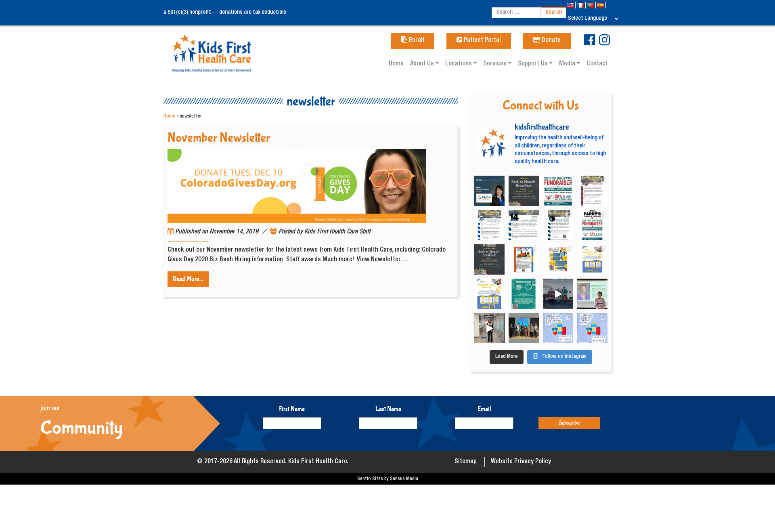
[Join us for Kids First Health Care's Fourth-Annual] (524, 191)
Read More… (188, 279)
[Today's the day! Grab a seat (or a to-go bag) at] (558, 191)
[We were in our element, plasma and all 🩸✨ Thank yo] (558, 294)
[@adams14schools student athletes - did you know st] (524, 225)
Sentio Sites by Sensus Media (387, 479)
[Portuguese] (591, 5)
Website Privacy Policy (521, 462)
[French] (581, 5)
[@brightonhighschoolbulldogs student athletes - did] (592, 191)
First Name (292, 409)
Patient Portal (481, 41)
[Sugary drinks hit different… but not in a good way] (592, 328)
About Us (423, 64)
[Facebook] (589, 43)
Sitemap (466, 462)
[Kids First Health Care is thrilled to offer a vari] (524, 259)
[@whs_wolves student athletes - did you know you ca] (558, 225)
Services (495, 64)
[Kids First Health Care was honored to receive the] (524, 328)
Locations (459, 64)
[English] (571, 5)
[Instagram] (604, 43)
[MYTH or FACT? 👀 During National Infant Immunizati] (489, 328)
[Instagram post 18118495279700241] (489, 259)
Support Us (533, 64)
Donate (550, 41)
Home (396, 64)
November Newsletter (219, 138)
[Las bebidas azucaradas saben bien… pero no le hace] (558, 328)
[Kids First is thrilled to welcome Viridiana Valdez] (489, 191)
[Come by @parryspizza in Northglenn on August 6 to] (592, 225)
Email (484, 409)
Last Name (388, 409)
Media (568, 64)
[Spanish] (601, 5)
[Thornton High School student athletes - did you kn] (489, 225)
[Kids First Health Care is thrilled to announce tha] (592, 294)
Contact (597, 64)
